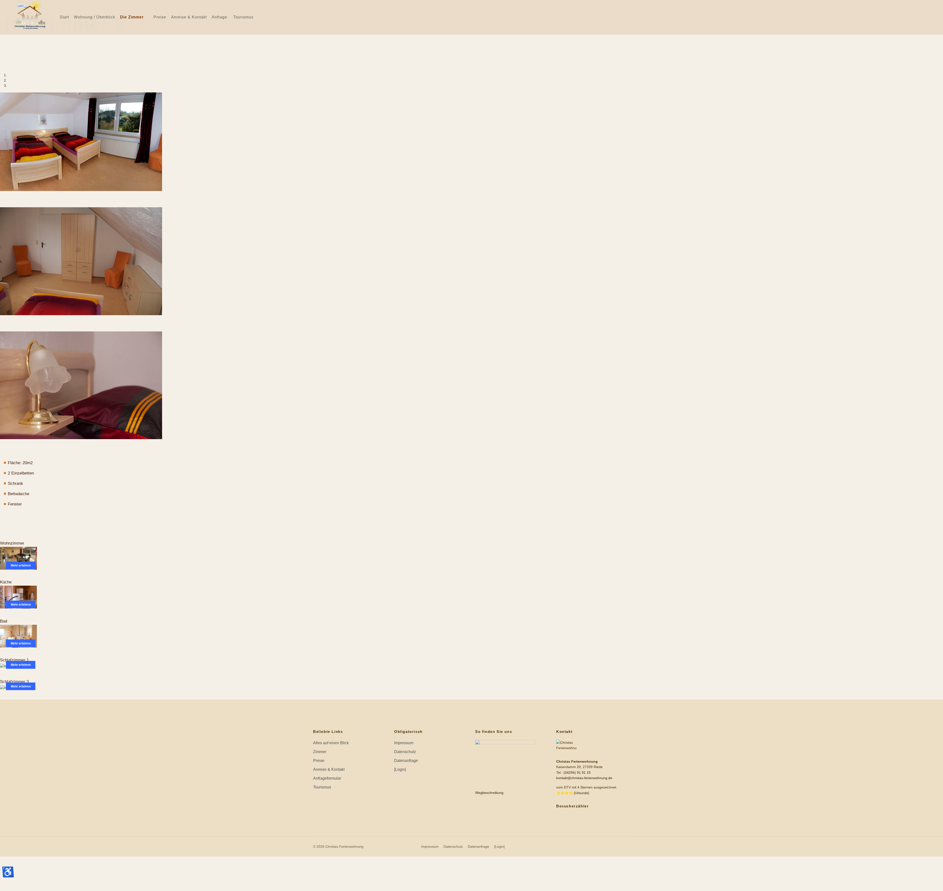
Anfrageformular (327, 778)
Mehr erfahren (21, 565)
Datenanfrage (406, 760)
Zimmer (319, 752)
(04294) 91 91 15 (577, 772)
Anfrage (219, 17)
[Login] (400, 769)
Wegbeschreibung (489, 793)
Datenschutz (405, 752)
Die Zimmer (132, 17)
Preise (159, 17)
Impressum (403, 743)
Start (64, 17)
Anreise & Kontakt (189, 17)
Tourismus (243, 17)
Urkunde (581, 793)
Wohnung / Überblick (94, 17)
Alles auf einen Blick (331, 743)
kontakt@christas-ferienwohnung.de (584, 778)
